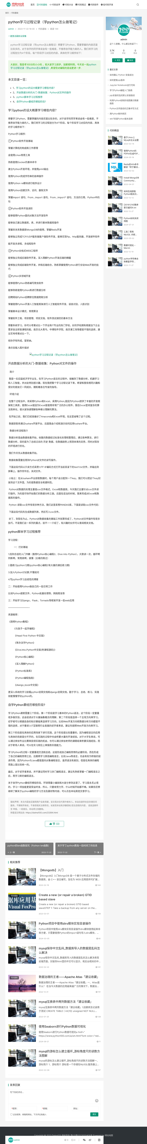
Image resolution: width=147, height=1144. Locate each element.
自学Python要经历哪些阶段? (31, 101)
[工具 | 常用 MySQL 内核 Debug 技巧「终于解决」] (115, 234)
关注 (118, 60)
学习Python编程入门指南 (121, 90)
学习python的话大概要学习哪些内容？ (36, 87)
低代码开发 (108, 4)
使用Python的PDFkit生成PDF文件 (131, 153)
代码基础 (43, 4)
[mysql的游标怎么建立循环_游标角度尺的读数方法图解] (22, 1058)
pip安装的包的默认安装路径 (122, 95)
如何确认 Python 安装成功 (122, 75)
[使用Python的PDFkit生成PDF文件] (115, 153)
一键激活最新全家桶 (17, 36)
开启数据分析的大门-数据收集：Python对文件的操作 (44, 92)
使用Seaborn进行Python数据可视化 (62, 1026)
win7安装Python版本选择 (121, 118)
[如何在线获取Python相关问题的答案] (115, 194)
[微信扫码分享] (84, 1140)
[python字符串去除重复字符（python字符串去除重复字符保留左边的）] (115, 261)
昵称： (15, 1108)
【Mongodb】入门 (51, 870)
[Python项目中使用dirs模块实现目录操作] (22, 930)
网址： (76, 1108)
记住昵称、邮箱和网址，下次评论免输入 (29, 1114)
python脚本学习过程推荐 (29, 97)
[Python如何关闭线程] (115, 221)
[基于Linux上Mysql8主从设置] (115, 140)
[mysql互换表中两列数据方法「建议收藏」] (22, 1008)
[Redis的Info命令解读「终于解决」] (115, 167)
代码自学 (56, 4)
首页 (33, 4)
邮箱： (45, 1108)
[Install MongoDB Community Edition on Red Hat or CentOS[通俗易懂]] (115, 180)
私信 (131, 60)
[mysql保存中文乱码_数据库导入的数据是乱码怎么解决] (22, 955)
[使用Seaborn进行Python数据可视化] (22, 1033)
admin (11, 29)
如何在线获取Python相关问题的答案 (131, 194)
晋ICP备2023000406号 (81, 1135)
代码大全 (69, 4)
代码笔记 (82, 4)
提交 (94, 1114)
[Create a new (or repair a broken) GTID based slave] (22, 901)
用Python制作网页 (118, 113)
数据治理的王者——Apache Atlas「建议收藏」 (69, 977)
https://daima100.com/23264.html (42, 812)
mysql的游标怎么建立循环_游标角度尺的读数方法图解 (69, 1053)
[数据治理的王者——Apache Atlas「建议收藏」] (22, 983)
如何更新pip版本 (117, 80)
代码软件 (94, 4)
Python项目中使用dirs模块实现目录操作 (65, 923)
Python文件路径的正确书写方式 (124, 108)
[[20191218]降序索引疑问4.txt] (115, 207)
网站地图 (109, 1135)
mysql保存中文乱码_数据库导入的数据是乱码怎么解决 (69, 950)
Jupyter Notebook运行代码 (122, 85)
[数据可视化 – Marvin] (115, 248)
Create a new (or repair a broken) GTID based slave (65, 897)
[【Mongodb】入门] (22, 876)
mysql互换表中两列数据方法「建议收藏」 (66, 1001)
